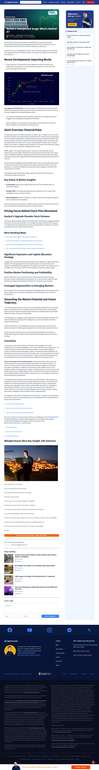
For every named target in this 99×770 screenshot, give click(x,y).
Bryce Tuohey (32, 36)
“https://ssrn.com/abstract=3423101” (63, 747)
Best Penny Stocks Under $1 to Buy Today (18, 408)
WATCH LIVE (91, 2)
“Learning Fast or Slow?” (30, 712)
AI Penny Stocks (11, 427)
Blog (57, 645)
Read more (18, 561)
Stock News (59, 649)
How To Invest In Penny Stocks (82, 655)
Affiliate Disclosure (86, 756)
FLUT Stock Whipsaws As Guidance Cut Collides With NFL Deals (79, 61)
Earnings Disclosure (45, 756)
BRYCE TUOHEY (11, 35)
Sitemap (77, 759)
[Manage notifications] (93, 762)
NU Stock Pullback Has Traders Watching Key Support (78, 36)
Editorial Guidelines (76, 756)
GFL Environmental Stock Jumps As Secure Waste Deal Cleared (25, 248)
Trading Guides (60, 653)
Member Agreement (56, 756)
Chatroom (84, 674)
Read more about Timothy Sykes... (29, 655)
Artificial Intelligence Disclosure (39, 759)
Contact (92, 674)
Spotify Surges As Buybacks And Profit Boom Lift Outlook (23, 244)
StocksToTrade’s (14, 423)
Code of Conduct (66, 756)
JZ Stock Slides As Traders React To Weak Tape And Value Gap (79, 48)
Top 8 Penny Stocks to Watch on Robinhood (19, 413)
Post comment (50, 616)
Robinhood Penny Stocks (13, 431)
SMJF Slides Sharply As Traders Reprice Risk (78, 42)
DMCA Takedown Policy (25, 759)
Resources (59, 661)
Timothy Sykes (35, 395)
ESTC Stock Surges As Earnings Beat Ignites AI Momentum (24, 241)
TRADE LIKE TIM (81, 767)
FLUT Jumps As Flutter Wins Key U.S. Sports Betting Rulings (78, 54)
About (58, 665)
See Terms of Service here (31, 692)
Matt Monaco (16, 36)
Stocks (58, 657)
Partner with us (73, 674)
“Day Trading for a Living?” (37, 728)
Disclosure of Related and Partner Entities (64, 759)
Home (64, 674)
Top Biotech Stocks (12, 436)
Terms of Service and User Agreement (17, 756)
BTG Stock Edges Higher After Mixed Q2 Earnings (21, 237)
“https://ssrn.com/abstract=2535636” (63, 740)
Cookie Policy (50, 759)
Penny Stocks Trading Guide (14, 404)
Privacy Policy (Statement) (34, 756)
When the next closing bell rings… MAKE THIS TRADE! (32, 535)
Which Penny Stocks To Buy (81, 651)
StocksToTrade (52, 417)
